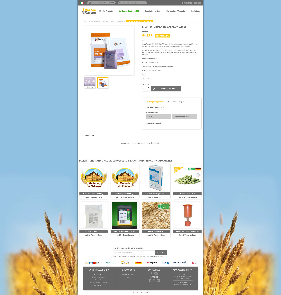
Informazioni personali (128, 274)
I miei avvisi (128, 279)
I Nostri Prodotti (106, 11)
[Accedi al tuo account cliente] (187, 3)
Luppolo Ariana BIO (187, 194)
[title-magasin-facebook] (150, 280)
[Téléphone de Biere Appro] (152, 273)
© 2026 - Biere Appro (140, 293)
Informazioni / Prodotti (175, 11)
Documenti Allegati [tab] (176, 102)
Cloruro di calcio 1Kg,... (93, 231)
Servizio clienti (102, 3)
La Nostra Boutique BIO (129, 11)
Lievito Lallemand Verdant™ (124, 231)
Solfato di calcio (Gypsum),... (156, 194)
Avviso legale (98, 274)
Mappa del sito (98, 285)
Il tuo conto (128, 270)
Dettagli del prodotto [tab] (156, 102)
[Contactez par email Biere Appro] (156, 273)
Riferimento (150, 107)
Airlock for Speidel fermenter (187, 231)
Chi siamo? (98, 279)
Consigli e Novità (152, 11)
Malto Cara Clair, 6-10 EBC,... (93, 194)
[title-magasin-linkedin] (158, 280)
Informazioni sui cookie (98, 277)
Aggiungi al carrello (165, 88)
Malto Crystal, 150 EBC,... (125, 194)
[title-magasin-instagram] (154, 280)
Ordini (129, 277)
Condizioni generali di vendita (98, 282)
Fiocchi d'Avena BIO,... (156, 231)
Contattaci (195, 11)
